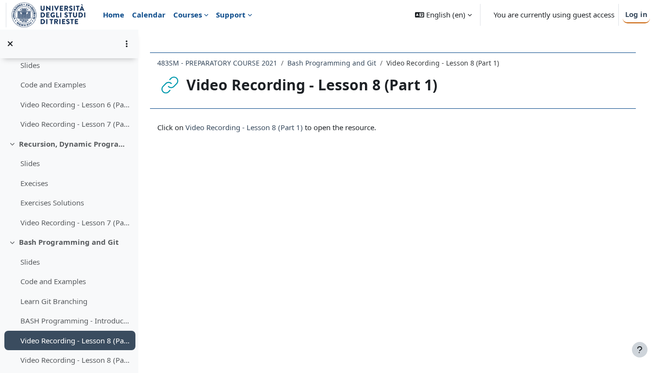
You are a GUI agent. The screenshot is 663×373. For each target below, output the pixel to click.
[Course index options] (126, 43)
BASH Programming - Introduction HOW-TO (75, 320)
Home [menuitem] (113, 14)
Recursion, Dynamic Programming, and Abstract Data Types (75, 144)
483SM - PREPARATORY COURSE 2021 (217, 63)
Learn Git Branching (53, 301)
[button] (443, 15)
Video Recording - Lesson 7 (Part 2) (75, 222)
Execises (34, 183)
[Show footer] (639, 349)
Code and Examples (53, 84)
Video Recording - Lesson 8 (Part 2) (75, 360)
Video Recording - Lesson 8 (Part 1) (75, 340)
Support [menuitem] (231, 14)
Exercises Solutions (52, 202)
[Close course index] (10, 43)
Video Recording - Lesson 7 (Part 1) (75, 124)
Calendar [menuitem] (149, 14)
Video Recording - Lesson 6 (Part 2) (75, 104)
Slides (30, 65)
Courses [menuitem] (187, 14)
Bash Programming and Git (69, 242)
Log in (636, 14)
